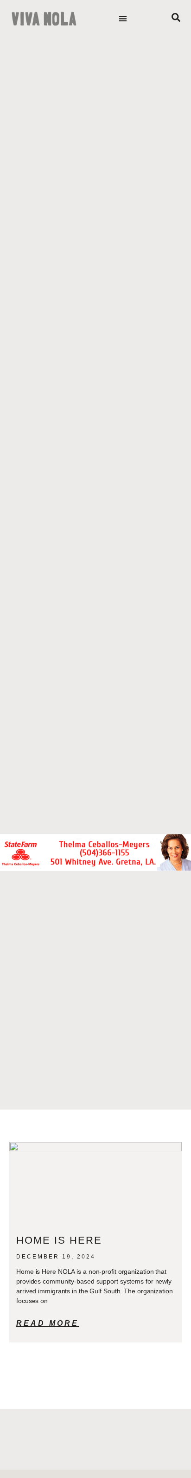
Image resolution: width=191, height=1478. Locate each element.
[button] (122, 19)
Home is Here (61, 1240)
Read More (47, 1323)
